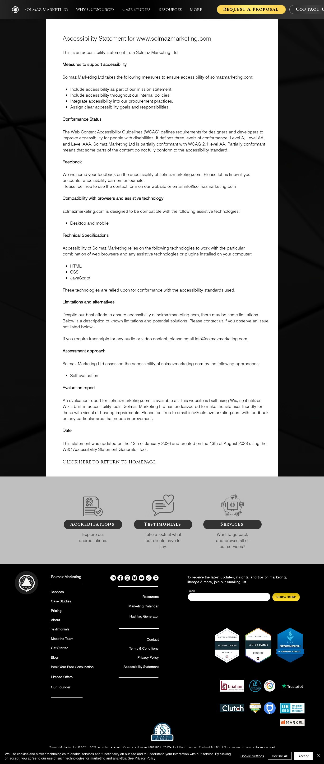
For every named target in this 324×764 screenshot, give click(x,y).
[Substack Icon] (156, 578)
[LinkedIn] (113, 578)
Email (191, 591)
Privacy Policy (148, 657)
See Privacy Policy (141, 758)
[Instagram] (127, 578)
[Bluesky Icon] (134, 578)
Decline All (279, 756)
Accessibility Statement (141, 667)
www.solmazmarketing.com (173, 38)
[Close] (318, 756)
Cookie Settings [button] (252, 756)
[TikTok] (149, 578)
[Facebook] (120, 578)
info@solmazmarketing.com (210, 186)
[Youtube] (141, 578)
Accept (303, 756)
